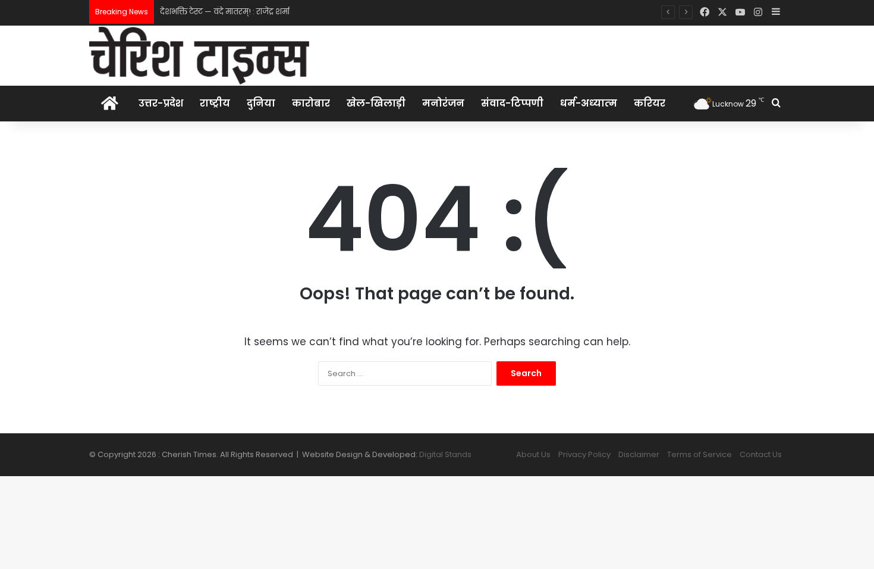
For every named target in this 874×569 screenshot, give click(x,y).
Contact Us (761, 454)
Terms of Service (699, 454)
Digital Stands (445, 454)
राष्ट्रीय (215, 103)
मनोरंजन (443, 103)
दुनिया (261, 103)
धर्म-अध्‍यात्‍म (588, 103)
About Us (533, 454)
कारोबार (311, 103)
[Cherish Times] (199, 56)
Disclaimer (638, 454)
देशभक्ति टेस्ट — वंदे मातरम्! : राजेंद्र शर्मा (225, 11)
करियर (649, 103)
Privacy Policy (584, 454)
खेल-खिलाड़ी (376, 103)
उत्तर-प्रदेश (161, 103)
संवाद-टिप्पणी (512, 103)
